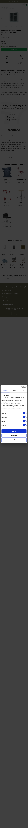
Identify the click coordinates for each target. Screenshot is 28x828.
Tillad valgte (14, 435)
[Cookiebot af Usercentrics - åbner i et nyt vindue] (21, 387)
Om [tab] (23, 390)
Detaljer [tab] (14, 390)
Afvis (14, 439)
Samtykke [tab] (5, 390)
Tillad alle (14, 431)
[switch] (25, 417)
